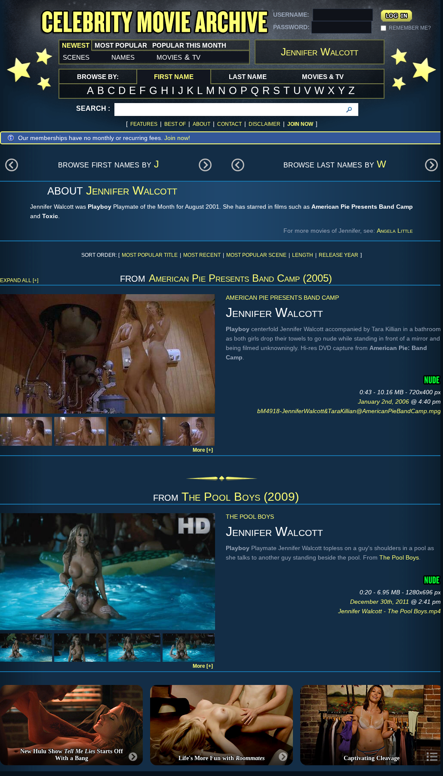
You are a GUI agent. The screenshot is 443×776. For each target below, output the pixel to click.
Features (143, 124)
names (123, 57)
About (201, 124)
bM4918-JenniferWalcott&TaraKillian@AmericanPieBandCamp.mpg (349, 411)
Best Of (175, 124)
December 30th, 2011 (380, 601)
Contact (229, 124)
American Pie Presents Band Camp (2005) (240, 278)
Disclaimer (264, 124)
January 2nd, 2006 (384, 401)
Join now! (177, 137)
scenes (76, 57)
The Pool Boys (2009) (240, 496)
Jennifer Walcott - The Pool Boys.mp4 (389, 611)
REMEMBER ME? (410, 28)
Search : (93, 108)
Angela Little (395, 230)
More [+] (203, 450)
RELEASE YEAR (338, 255)
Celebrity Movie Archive (154, 23)
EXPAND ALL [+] (19, 280)
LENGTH (302, 255)
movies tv (178, 57)
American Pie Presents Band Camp (282, 297)
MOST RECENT (202, 255)
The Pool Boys (250, 516)
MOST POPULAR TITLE (150, 255)
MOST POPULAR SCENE (256, 255)
